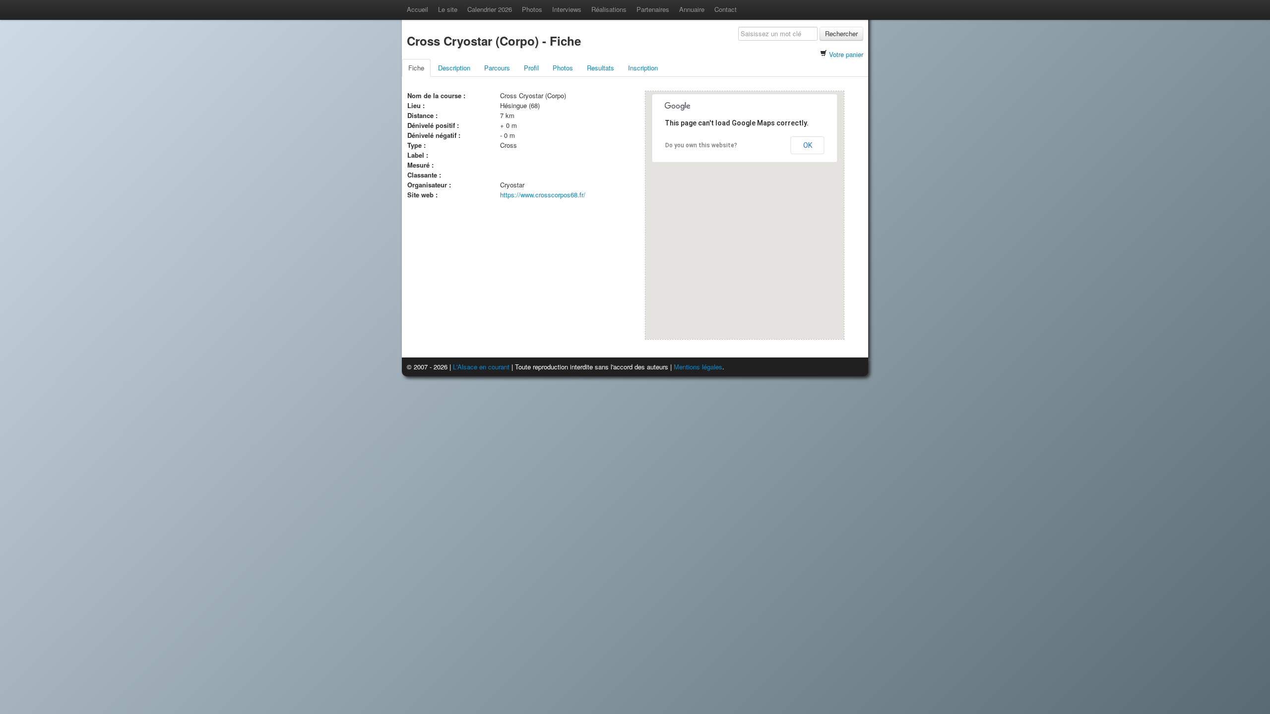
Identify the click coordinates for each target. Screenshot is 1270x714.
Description (454, 67)
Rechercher (841, 33)
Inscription (643, 67)
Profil (531, 67)
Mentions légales (698, 366)
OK (807, 145)
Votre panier (846, 54)
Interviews (566, 9)
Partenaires (652, 9)
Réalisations (609, 9)
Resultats (600, 67)
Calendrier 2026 (489, 9)
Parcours (497, 67)
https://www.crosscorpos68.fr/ (542, 194)
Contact (725, 9)
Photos (532, 9)
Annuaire (691, 9)
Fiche (416, 67)
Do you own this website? (701, 145)
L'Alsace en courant (481, 366)
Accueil (417, 9)
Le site (447, 9)
